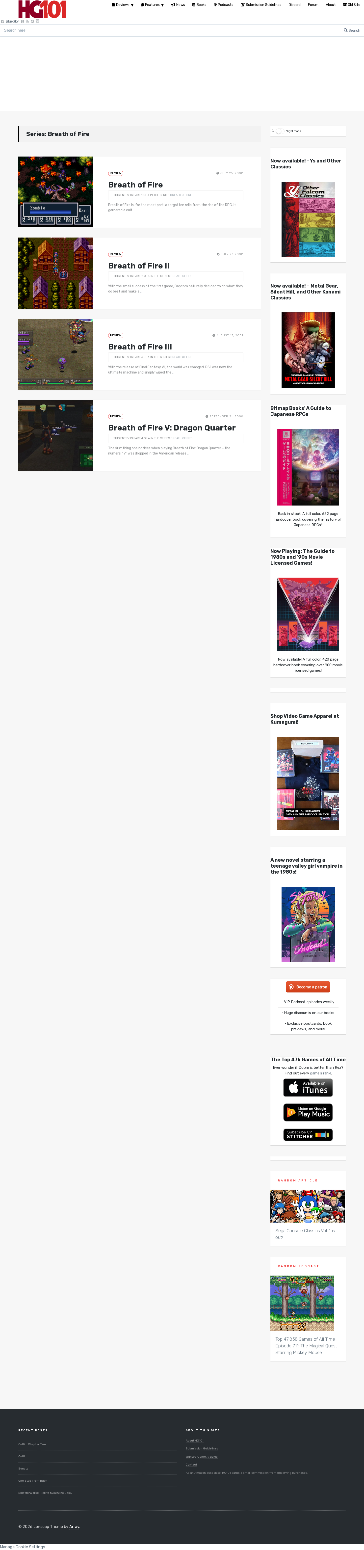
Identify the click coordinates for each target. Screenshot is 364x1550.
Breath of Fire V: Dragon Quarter (172, 427)
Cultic (22, 1456)
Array (74, 1526)
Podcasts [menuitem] (225, 5)
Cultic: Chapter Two (32, 1444)
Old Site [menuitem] (354, 5)
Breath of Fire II (139, 265)
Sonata (23, 1468)
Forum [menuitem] (313, 5)
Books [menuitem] (201, 5)
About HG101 (195, 1440)
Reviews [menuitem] (123, 5)
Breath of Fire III (140, 346)
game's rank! (320, 1073)
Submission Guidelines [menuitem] (263, 5)
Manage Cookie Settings (22, 1547)
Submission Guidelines (202, 1448)
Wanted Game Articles (202, 1456)
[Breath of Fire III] (55, 354)
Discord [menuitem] (295, 5)
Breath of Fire (135, 184)
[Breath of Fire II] (55, 273)
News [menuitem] (180, 5)
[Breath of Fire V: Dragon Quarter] (55, 435)
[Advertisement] (182, 73)
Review (116, 173)
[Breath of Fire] (55, 192)
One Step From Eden (32, 1480)
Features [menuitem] (152, 5)
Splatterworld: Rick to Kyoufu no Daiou (45, 1493)
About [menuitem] (331, 5)
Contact (191, 1464)
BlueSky (12, 21)
